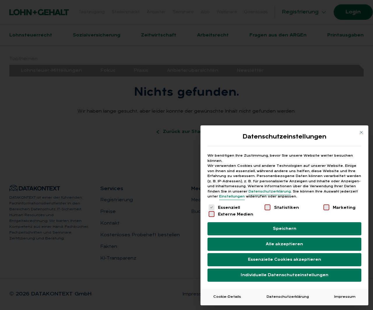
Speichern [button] (284, 229)
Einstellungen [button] (232, 196)
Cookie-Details (227, 297)
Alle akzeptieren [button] (284, 244)
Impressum (345, 297)
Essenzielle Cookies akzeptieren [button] (284, 260)
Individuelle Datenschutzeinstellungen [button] (284, 275)
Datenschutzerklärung (270, 191)
